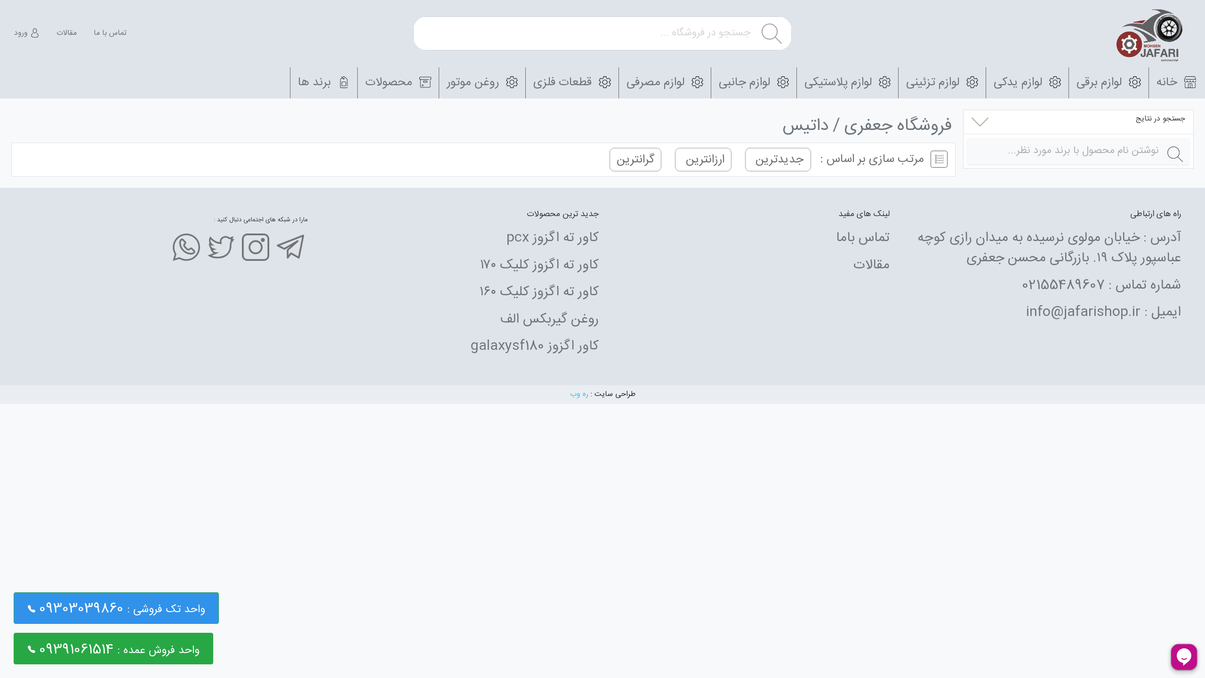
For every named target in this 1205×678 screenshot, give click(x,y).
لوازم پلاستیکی (839, 82)
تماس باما (863, 238)
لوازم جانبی (746, 82)
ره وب (579, 394)
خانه (1169, 82)
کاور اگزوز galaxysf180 (534, 346)
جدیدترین (777, 159)
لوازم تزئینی (934, 82)
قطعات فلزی (564, 82)
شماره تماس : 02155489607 (1101, 285)
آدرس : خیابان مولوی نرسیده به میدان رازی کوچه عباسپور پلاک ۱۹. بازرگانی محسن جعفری (1049, 248)
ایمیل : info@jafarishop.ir (1103, 312)
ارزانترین (703, 159)
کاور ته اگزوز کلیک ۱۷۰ (539, 265)
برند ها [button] (316, 82)
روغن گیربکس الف (549, 319)
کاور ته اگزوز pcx (552, 238)
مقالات (66, 33)
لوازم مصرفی (657, 82)
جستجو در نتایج (1160, 119)
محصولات (390, 82)
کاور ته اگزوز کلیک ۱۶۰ (539, 292)
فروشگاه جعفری (898, 126)
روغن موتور (474, 82)
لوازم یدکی (1019, 82)
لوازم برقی (1100, 82)
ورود (22, 33)
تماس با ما (110, 33)
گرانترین (635, 159)
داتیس (805, 126)
